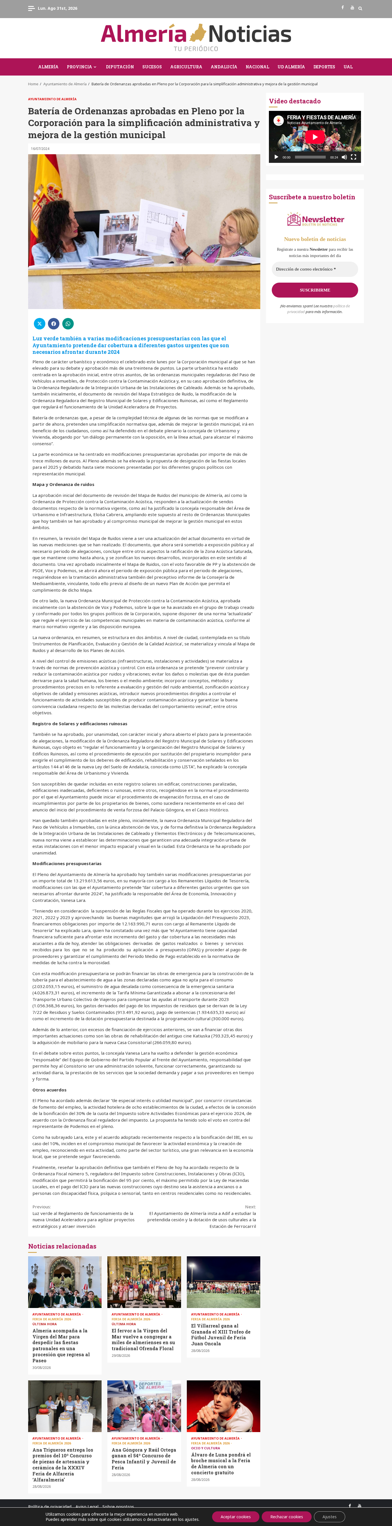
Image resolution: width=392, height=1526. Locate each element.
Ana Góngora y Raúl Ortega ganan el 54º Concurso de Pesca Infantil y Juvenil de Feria (144, 1406)
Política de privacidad (49, 1506)
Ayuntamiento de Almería (52, 99)
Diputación (120, 67)
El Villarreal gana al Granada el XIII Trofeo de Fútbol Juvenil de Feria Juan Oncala (223, 1282)
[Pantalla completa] (353, 157)
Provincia (79, 67)
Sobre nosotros (118, 1506)
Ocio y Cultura (205, 1448)
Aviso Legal (86, 1506)
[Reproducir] (276, 157)
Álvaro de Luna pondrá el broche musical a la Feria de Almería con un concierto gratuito (223, 1406)
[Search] (360, 8)
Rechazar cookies (286, 1516)
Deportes (324, 67)
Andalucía (224, 67)
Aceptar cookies (236, 1516)
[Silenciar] (344, 157)
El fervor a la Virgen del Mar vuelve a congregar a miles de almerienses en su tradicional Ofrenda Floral (144, 1282)
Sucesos (152, 67)
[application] (315, 137)
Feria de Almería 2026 (52, 1319)
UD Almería (291, 67)
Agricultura (186, 67)
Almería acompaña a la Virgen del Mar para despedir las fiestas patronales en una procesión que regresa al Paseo (65, 1282)
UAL (348, 67)
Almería (48, 67)
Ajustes (330, 1516)
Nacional (257, 67)
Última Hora (44, 1324)
